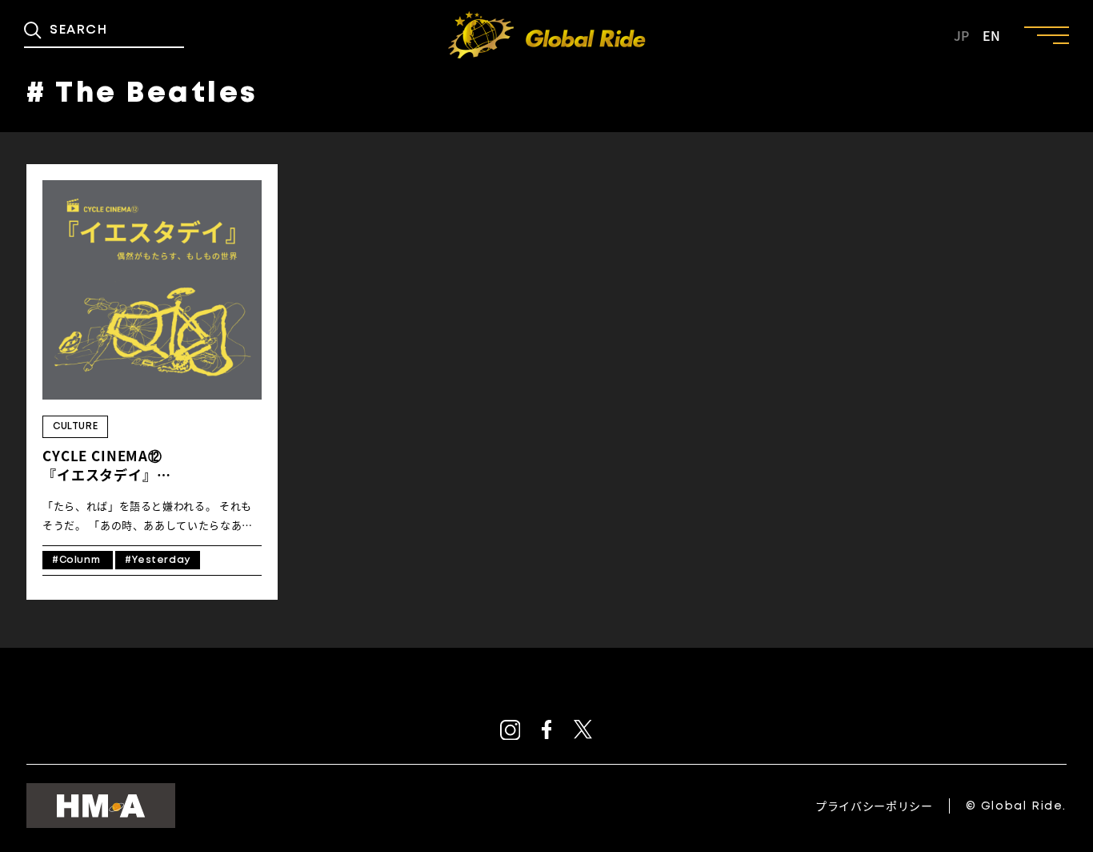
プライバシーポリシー (873, 806)
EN (991, 35)
